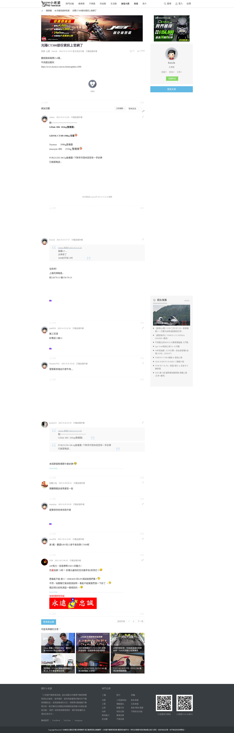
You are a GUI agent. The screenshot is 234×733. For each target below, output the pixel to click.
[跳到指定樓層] (143, 111)
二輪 (104, 695)
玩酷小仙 (53, 483)
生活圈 (113, 3)
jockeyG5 (53, 423)
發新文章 (171, 89)
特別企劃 (120, 712)
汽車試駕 (120, 719)
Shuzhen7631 (54, 364)
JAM (51, 561)
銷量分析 (120, 708)
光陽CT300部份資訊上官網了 (84, 11)
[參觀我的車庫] (172, 59)
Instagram (78, 720)
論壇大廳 (125, 3)
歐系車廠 (135, 700)
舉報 (142, 103)
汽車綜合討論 (136, 712)
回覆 (46, 103)
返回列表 (121, 621)
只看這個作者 (91, 51)
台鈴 (104, 712)
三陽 (104, 704)
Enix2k (54, 51)
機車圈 (81, 3)
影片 (145, 3)
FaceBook (56, 720)
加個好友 (172, 79)
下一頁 (140, 621)
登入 (180, 3)
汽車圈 (92, 3)
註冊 (189, 3)
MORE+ (187, 301)
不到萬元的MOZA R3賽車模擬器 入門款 (171, 342)
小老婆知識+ (121, 700)
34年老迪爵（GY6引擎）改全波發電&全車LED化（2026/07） (172, 352)
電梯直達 (132, 109)
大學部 (171, 67)
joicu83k (52, 539)
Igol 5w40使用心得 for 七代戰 (167, 346)
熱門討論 (70, 3)
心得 (48, 51)
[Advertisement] (113, 223)
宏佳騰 (105, 719)
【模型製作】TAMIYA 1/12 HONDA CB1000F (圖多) (170, 336)
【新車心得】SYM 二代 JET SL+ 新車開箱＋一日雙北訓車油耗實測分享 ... (172, 329)
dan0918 (52, 328)
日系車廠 (135, 704)
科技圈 (103, 3)
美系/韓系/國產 (137, 708)
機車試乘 (120, 715)
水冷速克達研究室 (62, 11)
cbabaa (51, 117)
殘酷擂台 (120, 704)
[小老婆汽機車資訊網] (51, 6)
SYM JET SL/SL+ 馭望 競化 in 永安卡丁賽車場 (171, 367)
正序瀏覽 (119, 109)
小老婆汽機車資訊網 (42, 11)
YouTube (67, 720)
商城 (136, 3)
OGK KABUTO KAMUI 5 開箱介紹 (169, 362)
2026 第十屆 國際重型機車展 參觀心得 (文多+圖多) (171, 374)
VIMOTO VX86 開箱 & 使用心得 (168, 358)
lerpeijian (52, 504)
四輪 (133, 695)
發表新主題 (48, 622)
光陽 (104, 700)
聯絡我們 (45, 720)
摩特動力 (105, 715)
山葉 (104, 708)
